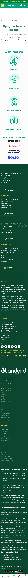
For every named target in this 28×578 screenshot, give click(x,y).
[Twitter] (15, 346)
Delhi (4, 518)
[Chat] (14, 575)
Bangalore (18, 499)
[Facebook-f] (9, 346)
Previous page (22, 40)
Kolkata (15, 518)
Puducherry (4, 522)
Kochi (25, 520)
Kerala (11, 510)
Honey (6, 545)
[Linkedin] (19, 346)
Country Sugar (11, 545)
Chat (14, 576)
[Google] (2, 346)
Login (8, 576)
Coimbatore (10, 522)
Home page (4, 40)
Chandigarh (4, 520)
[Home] (3, 575)
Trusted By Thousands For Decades (12, 527)
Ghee (3, 545)
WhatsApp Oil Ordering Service (10, 559)
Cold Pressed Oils (12, 544)
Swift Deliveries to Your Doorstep (12, 495)
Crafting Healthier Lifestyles (11, 540)
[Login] (8, 575)
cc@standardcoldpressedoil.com (9, 377)
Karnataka (6, 510)
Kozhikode (20, 520)
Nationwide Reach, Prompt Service (13, 507)
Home (3, 576)
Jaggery (18, 545)
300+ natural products (14, 490)
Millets (2, 547)
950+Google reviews (15, 487)
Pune (12, 518)
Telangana (9, 512)
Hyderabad (11, 497)
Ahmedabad (21, 518)
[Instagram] (12, 346)
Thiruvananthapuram (13, 520)
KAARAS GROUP (12, 566)
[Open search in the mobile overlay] (14, 11)
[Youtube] (5, 346)
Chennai (5, 497)
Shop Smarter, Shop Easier (10, 552)
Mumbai (8, 518)
